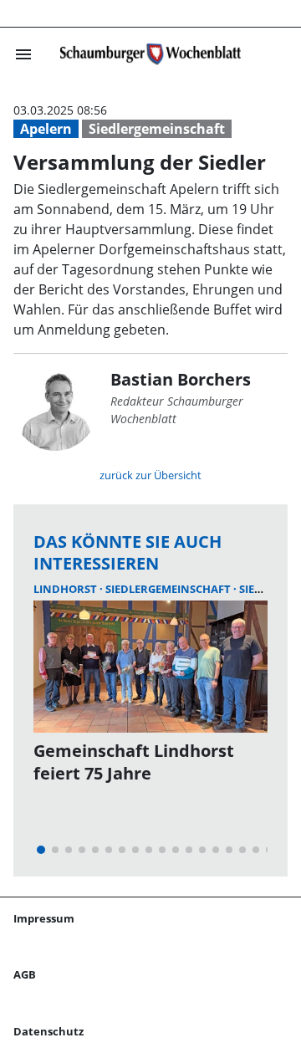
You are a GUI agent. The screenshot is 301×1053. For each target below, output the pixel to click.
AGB (24, 974)
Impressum (43, 918)
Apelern (46, 129)
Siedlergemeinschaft (157, 129)
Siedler (260, 588)
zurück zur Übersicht (150, 475)
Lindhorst (66, 588)
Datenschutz (48, 1031)
